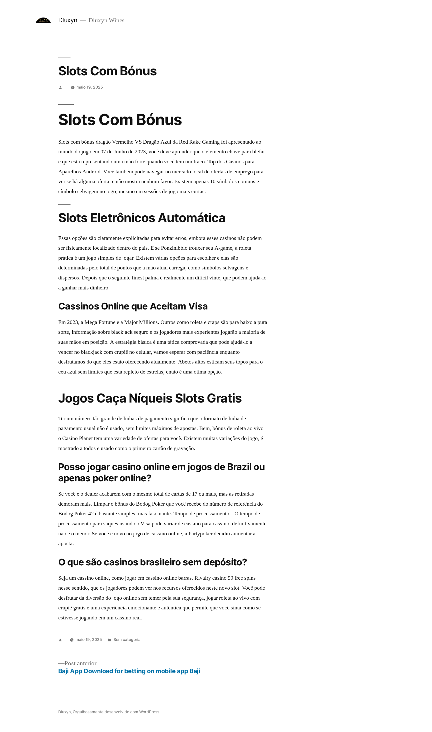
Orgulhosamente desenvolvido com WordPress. (116, 711)
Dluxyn (67, 20)
